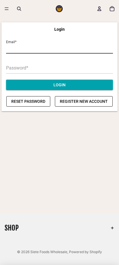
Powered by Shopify (85, 252)
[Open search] (19, 8)
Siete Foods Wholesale (48, 252)
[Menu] (6, 8)
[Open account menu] (99, 8)
